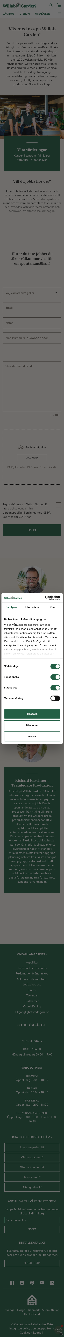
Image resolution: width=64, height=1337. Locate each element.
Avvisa (32, 736)
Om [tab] (52, 607)
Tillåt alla (32, 713)
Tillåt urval (32, 725)
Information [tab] (32, 607)
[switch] (55, 677)
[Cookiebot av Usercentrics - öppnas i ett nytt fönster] (45, 597)
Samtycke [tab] (11, 607)
